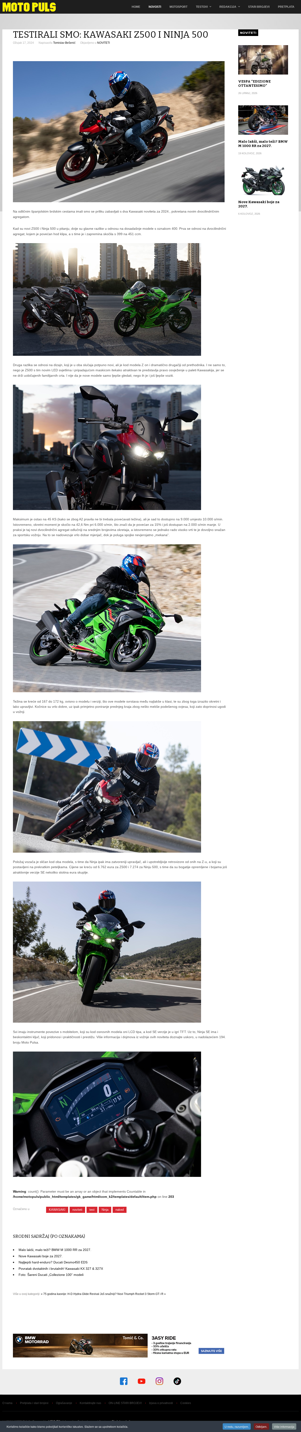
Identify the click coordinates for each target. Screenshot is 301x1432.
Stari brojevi (258, 6)
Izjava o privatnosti (161, 1403)
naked (119, 1209)
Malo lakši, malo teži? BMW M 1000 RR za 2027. (55, 1250)
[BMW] (120, 1356)
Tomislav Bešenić (64, 42)
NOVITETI (103, 42)
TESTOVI (202, 6)
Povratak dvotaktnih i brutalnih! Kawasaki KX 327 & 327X (61, 1268)
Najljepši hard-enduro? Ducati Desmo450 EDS (53, 1262)
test (92, 1209)
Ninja (105, 1209)
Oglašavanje (64, 1403)
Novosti (155, 6)
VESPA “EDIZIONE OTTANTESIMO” (254, 83)
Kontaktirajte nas (90, 1403)
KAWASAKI (57, 1209)
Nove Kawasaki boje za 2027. (41, 1256)
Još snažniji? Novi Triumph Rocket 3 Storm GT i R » (133, 1294)
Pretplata (286, 6)
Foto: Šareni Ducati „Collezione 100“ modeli (51, 1275)
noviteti (77, 1209)
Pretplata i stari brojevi (34, 1403)
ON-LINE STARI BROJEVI (125, 1403)
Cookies (185, 1403)
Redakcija (227, 6)
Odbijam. (261, 1426)
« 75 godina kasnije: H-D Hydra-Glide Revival (70, 1294)
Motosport (178, 6)
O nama (7, 1403)
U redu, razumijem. (237, 1426)
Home (136, 6)
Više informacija (284, 1426)
